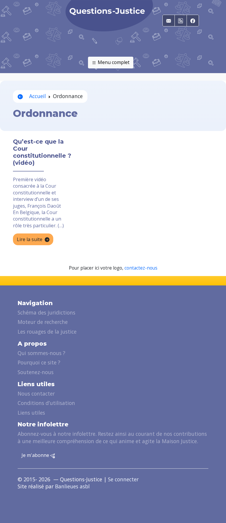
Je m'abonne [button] (35, 455)
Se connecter (123, 479)
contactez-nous (140, 268)
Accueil (37, 96)
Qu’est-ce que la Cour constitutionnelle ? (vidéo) (42, 152)
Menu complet (113, 62)
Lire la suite (29, 239)
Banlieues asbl (72, 486)
